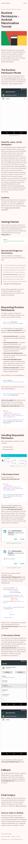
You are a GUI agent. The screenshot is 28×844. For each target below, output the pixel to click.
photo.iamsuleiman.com (17, 839)
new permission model (10, 78)
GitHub (19, 813)
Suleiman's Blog (5, 3)
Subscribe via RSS (5, 836)
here (2, 259)
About (25, 3)
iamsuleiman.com (5, 839)
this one (15, 227)
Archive (18, 836)
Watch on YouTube (21, 806)
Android (18, 9)
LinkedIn (13, 836)
